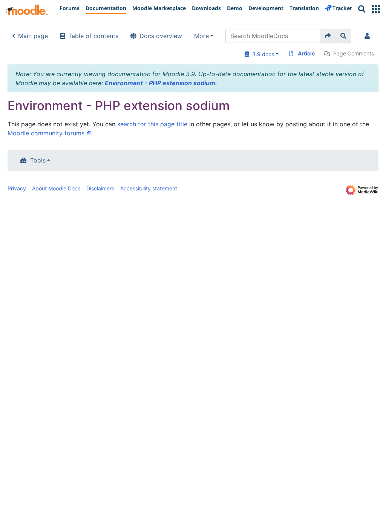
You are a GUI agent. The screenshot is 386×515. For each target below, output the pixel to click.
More (201, 36)
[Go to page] (328, 36)
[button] (376, 9)
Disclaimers (100, 188)
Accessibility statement (148, 188)
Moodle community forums (46, 133)
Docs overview (160, 36)
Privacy (17, 188)
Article (306, 53)
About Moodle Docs (56, 188)
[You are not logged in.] (368, 35)
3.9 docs (261, 54)
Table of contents (93, 36)
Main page (33, 36)
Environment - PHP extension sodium (160, 83)
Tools (38, 160)
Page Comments (353, 53)
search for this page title (152, 124)
